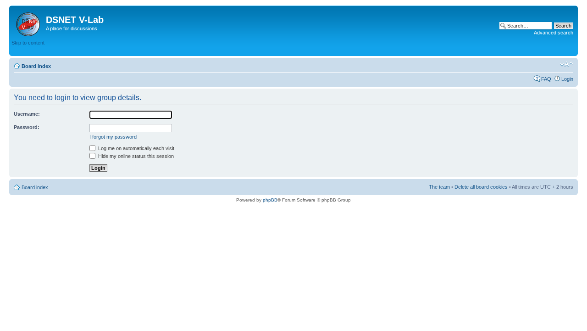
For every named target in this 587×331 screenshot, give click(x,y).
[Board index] (28, 22)
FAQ (546, 79)
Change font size (566, 64)
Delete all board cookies (481, 187)
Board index (36, 66)
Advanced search (553, 32)
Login (567, 79)
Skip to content (27, 42)
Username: (27, 114)
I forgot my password (113, 137)
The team (439, 187)
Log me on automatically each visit (135, 148)
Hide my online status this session (135, 156)
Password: (26, 127)
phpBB (270, 199)
